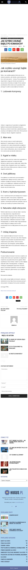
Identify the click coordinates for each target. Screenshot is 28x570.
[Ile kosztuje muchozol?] (4, 355)
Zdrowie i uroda (4, 38)
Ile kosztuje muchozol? (15, 353)
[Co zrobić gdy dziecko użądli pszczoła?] (4, 341)
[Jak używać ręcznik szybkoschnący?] (4, 464)
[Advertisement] (14, 19)
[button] (26, 2)
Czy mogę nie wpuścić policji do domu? (18, 448)
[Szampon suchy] (4, 517)
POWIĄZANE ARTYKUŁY (8, 333)
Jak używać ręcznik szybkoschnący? (14, 462)
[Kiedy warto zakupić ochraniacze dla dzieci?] (4, 531)
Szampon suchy (13, 515)
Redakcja (5, 46)
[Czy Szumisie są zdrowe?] (4, 456)
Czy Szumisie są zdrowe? (16, 455)
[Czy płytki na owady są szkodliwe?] (4, 348)
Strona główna (4, 35)
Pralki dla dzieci (5, 543)
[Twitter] (16, 506)
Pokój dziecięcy (5, 561)
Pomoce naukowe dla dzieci (8, 550)
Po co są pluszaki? (22, 309)
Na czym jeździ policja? (5, 309)
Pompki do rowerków (7, 559)
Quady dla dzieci (5, 541)
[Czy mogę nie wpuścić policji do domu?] (4, 449)
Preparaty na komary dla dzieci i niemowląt (15, 38)
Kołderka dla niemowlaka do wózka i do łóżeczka (17, 523)
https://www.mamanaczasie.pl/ (8, 290)
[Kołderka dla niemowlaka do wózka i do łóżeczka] (4, 524)
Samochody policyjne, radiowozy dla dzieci (13, 552)
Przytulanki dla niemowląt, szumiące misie (13, 548)
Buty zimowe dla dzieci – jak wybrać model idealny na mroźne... (17, 442)
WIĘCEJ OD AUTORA (8, 335)
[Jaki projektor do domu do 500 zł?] (4, 471)
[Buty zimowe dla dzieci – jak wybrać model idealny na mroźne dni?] (4, 442)
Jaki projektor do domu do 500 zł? (18, 469)
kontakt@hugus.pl (19, 502)
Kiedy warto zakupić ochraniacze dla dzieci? (16, 530)
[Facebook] (12, 506)
